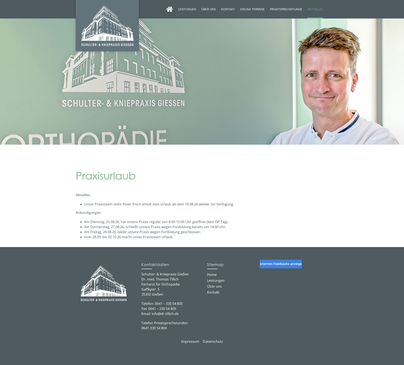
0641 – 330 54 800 (169, 303)
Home (212, 274)
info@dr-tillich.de (165, 313)
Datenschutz (213, 341)
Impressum (190, 341)
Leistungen (216, 280)
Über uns (214, 286)
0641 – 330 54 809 (162, 308)
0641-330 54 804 (154, 328)
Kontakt (213, 292)
